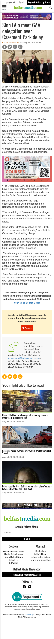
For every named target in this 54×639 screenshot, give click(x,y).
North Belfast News (13, 556)
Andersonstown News (13, 550)
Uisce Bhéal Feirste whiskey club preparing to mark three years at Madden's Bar (25, 416)
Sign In (22, 2)
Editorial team (40, 553)
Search (27, 538)
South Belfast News (13, 553)
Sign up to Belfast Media (27, 302)
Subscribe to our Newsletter (27, 574)
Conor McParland (10, 42)
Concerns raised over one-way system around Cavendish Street (26, 452)
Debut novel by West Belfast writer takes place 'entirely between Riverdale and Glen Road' (26, 488)
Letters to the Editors (40, 556)
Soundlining (29, 615)
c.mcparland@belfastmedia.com (23, 357)
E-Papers (13, 562)
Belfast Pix (13, 559)
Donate (28, 328)
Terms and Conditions (40, 559)
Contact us (40, 550)
